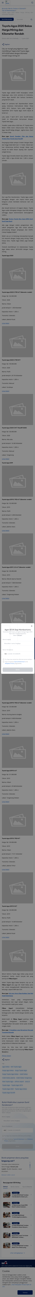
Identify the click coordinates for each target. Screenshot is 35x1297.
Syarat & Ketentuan (19, 661)
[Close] (32, 626)
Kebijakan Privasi (9, 663)
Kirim (18, 670)
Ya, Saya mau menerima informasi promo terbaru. (18, 659)
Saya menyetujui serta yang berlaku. (16, 662)
